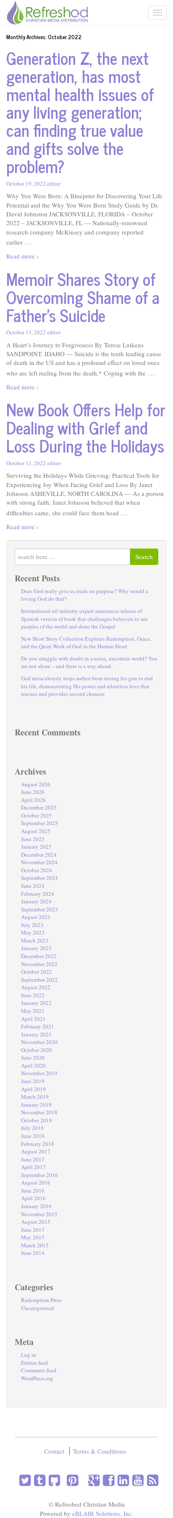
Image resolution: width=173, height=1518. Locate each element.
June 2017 (33, 1159)
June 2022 (33, 995)
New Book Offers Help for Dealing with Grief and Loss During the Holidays (85, 427)
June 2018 (33, 1136)
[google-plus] (92, 1480)
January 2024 (36, 901)
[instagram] (61, 1480)
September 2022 (39, 979)
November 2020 (39, 1042)
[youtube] (136, 1480)
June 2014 (33, 1253)
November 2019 (39, 1073)
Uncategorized (37, 1308)
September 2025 (39, 823)
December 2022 (39, 956)
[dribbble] (79, 1480)
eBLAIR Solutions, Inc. (103, 1513)
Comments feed (38, 1370)
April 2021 (33, 1019)
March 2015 (35, 1245)
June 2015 (33, 1229)
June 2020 (33, 1057)
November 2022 (39, 964)
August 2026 (35, 784)
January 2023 (36, 948)
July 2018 (32, 1128)
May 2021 (33, 1011)
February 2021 (37, 1026)
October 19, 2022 (26, 183)
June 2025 (33, 839)
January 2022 (36, 1003)
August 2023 (35, 917)
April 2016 (33, 1198)
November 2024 (39, 862)
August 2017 (35, 1151)
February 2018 (37, 1144)
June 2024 (33, 885)
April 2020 (33, 1065)
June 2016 (33, 1190)
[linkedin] (121, 1480)
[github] (52, 1480)
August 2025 (35, 831)
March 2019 (35, 1096)
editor (53, 183)
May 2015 (33, 1237)
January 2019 (36, 1104)
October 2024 (36, 870)
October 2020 (36, 1050)
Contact (54, 1451)
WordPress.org (37, 1378)
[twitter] (25, 1480)
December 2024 (39, 854)
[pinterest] (70, 1480)
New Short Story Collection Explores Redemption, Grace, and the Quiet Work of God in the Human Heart (86, 642)
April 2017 (33, 1167)
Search (144, 556)
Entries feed (34, 1362)
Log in (28, 1354)
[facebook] (107, 1480)
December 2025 (39, 807)
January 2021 (36, 1034)
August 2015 (35, 1221)
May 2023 (33, 932)
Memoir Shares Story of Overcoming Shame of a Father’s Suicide (83, 296)
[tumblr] (38, 1480)
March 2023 (35, 940)
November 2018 (39, 1112)
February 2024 (37, 893)
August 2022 (35, 987)
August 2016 (35, 1182)
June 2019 (33, 1081)
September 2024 (39, 878)
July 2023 (32, 925)
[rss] (151, 1480)
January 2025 (36, 846)
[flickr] (83, 1480)
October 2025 (36, 815)
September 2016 (39, 1175)
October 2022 (36, 971)
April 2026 (33, 800)
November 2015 (39, 1214)
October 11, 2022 (26, 463)
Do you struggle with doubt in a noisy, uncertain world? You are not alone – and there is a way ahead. (89, 662)
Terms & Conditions (99, 1451)
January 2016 (36, 1206)
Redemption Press (41, 1300)
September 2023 (39, 909)
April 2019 (33, 1089)
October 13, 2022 (26, 332)
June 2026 (33, 792)
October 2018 (36, 1120)
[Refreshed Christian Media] (47, 11)
